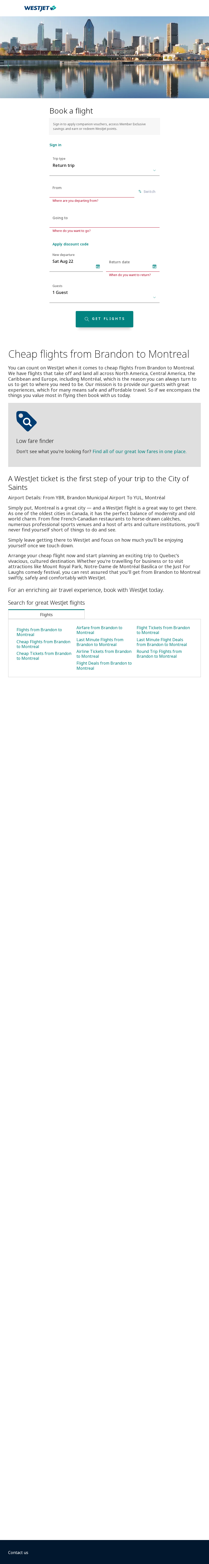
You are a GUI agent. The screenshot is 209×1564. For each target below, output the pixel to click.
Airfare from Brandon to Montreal (99, 630)
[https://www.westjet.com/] (40, 11)
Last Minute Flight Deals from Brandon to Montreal (162, 642)
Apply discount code (70, 244)
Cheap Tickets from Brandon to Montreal (44, 656)
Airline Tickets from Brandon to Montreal (104, 654)
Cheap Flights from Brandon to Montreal (43, 644)
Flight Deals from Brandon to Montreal (104, 665)
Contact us (18, 1552)
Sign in (55, 144)
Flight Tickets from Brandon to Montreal (163, 630)
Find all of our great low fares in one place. (140, 451)
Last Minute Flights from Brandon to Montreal (99, 642)
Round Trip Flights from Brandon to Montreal (159, 654)
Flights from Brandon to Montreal (39, 632)
